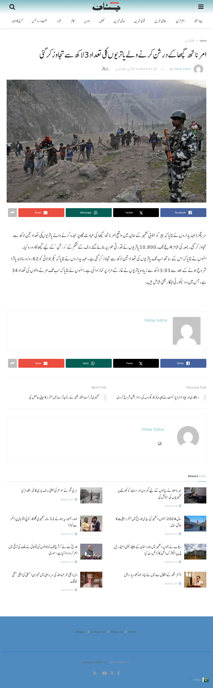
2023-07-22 (148, 68)
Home (203, 40)
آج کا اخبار (17, 21)
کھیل (101, 21)
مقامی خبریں (160, 21)
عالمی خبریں (119, 21)
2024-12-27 (67, 499)
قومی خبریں (139, 21)
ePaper (80, 631)
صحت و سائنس (39, 21)
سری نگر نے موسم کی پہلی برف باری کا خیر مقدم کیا (49, 490)
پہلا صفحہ (198, 21)
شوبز (59, 21)
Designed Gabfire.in (95, 662)
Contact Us (98, 631)
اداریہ (87, 21)
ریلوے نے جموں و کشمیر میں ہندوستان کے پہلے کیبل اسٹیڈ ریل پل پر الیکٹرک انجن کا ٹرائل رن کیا (147, 550)
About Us (117, 631)
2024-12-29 (171, 506)
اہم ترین (180, 21)
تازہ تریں (131, 68)
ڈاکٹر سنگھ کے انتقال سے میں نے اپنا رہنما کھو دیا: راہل (152, 575)
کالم (73, 21)
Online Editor (182, 68)
